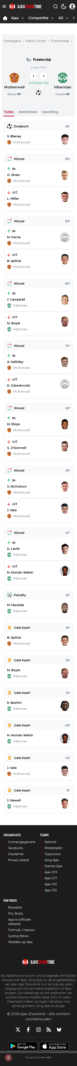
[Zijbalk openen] (4, 6)
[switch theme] (64, 6)
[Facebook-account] (28, 1029)
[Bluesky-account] (59, 1029)
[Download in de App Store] (54, 1046)
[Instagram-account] (38, 1029)
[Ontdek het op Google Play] (22, 1046)
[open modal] (72, 6)
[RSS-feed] (48, 1029)
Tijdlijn (8, 112)
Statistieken (27, 112)
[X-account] (18, 1029)
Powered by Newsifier (38, 1057)
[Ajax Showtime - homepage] (25, 6)
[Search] (55, 6)
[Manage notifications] (8, 1057)
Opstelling (50, 112)
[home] (5, 18)
